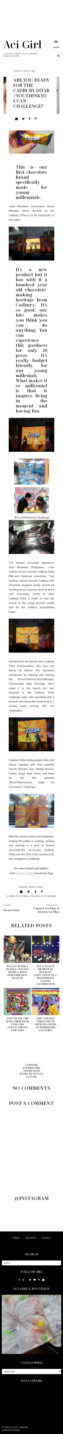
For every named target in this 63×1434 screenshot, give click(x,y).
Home (16, 1237)
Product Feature (43, 896)
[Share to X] (23, 118)
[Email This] (16, 118)
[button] (52, 44)
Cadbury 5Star (24, 873)
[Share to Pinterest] (35, 118)
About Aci (30, 1237)
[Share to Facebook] (29, 118)
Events (23, 896)
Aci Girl (23, 44)
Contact (46, 1237)
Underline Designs (11, 1430)
